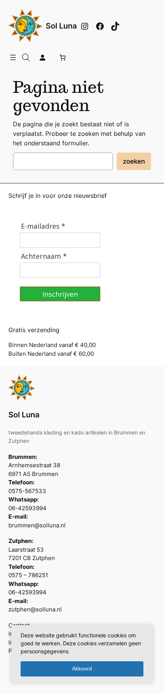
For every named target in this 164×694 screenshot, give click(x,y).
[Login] (42, 57)
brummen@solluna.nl (37, 525)
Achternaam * (44, 256)
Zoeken (134, 161)
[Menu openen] (13, 57)
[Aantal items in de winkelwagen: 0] (62, 57)
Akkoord (82, 668)
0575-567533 (27, 491)
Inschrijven (60, 294)
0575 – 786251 (28, 575)
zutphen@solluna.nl (35, 609)
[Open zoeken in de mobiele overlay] (26, 57)
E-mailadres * (43, 226)
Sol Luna (61, 25)
